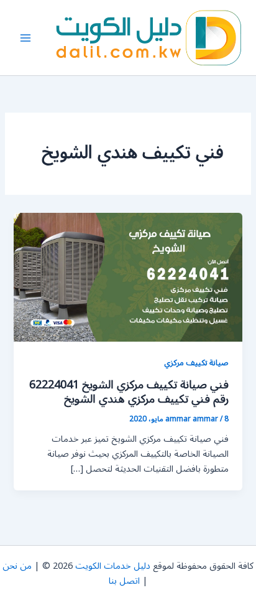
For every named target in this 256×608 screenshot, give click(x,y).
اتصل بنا (124, 581)
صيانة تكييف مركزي (196, 362)
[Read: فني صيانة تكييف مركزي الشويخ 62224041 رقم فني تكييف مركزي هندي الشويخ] (128, 277)
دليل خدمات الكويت (112, 566)
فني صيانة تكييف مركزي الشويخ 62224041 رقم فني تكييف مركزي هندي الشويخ (129, 392)
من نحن (17, 566)
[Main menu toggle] (25, 38)
